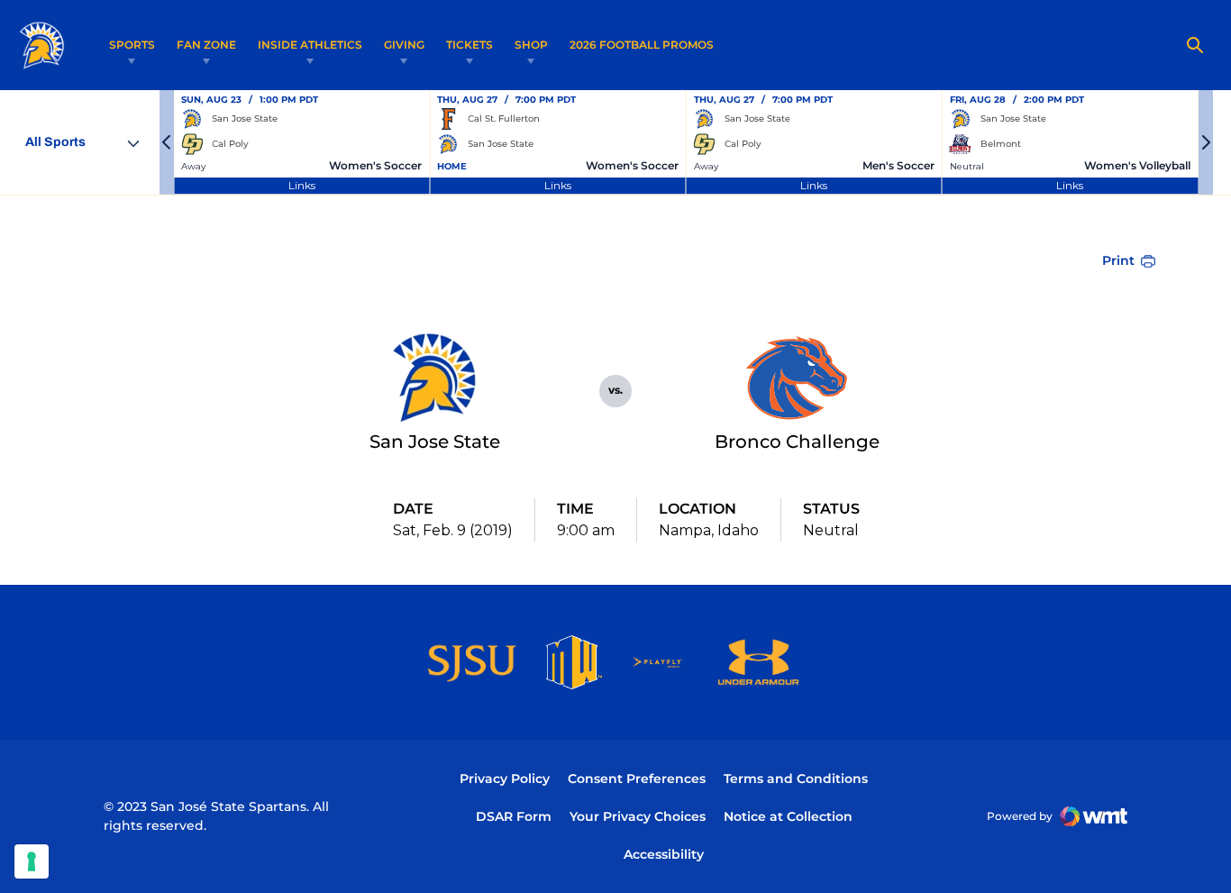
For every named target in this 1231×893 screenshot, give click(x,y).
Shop (531, 44)
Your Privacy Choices (638, 816)
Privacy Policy (505, 778)
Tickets (469, 44)
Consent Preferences (637, 778)
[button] (167, 142)
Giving (404, 44)
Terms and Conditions (796, 778)
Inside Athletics (310, 44)
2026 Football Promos (642, 44)
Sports (132, 44)
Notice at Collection (788, 816)
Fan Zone (206, 44)
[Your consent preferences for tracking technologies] (31, 861)
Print (1118, 260)
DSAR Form (514, 816)
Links (301, 185)
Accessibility (664, 853)
